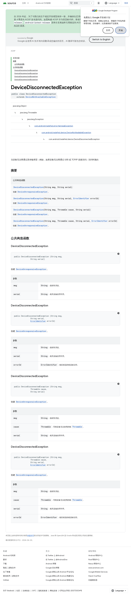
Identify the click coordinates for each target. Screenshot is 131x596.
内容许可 (30, 535)
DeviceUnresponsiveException (32, 192)
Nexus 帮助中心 (94, 563)
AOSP (13, 51)
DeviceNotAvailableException (41, 97)
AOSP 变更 (19, 25)
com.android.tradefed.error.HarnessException (53, 126)
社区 (18, 591)
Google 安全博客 (52, 568)
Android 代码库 (9, 555)
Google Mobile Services (97, 572)
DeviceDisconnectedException (28, 187)
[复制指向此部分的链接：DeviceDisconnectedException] (50, 246)
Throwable (77, 427)
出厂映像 (6, 572)
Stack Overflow (94, 576)
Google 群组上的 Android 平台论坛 (60, 572)
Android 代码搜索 (43, 3)
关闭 (108, 30)
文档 (24, 3)
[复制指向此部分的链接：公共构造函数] (31, 238)
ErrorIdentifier (81, 198)
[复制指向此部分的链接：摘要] (19, 170)
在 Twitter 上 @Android (55, 555)
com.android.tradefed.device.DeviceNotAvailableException (66, 132)
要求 (5, 559)
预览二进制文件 (9, 568)
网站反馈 (53, 591)
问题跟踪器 (92, 580)
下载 (5, 563)
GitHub (6, 580)
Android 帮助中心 (95, 555)
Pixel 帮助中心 (94, 559)
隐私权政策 (42, 591)
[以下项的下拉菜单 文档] (29, 3)
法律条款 (26, 591)
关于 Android (8, 591)
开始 (121, 30)
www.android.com (96, 568)
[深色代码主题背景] (118, 253)
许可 (34, 591)
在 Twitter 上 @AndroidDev (56, 559)
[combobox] (81, 3)
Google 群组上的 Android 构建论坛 (60, 576)
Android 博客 (51, 563)
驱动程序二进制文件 (11, 576)
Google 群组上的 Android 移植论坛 (60, 580)
